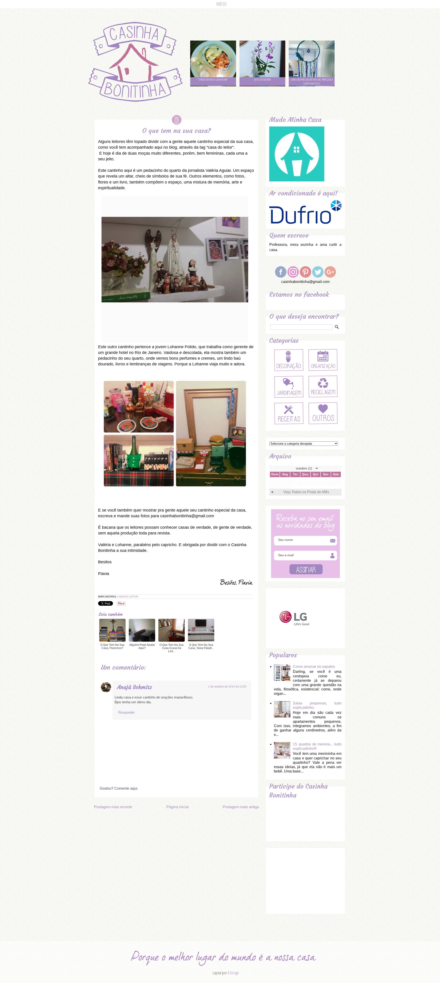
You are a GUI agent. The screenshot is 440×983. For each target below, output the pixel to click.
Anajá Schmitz (134, 687)
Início (221, 4)
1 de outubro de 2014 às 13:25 (227, 686)
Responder (126, 712)
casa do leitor (127, 596)
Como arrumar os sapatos (314, 666)
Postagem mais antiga (241, 807)
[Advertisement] (303, 880)
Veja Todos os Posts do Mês (306, 492)
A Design (233, 972)
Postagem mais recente (113, 807)
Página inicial (177, 807)
